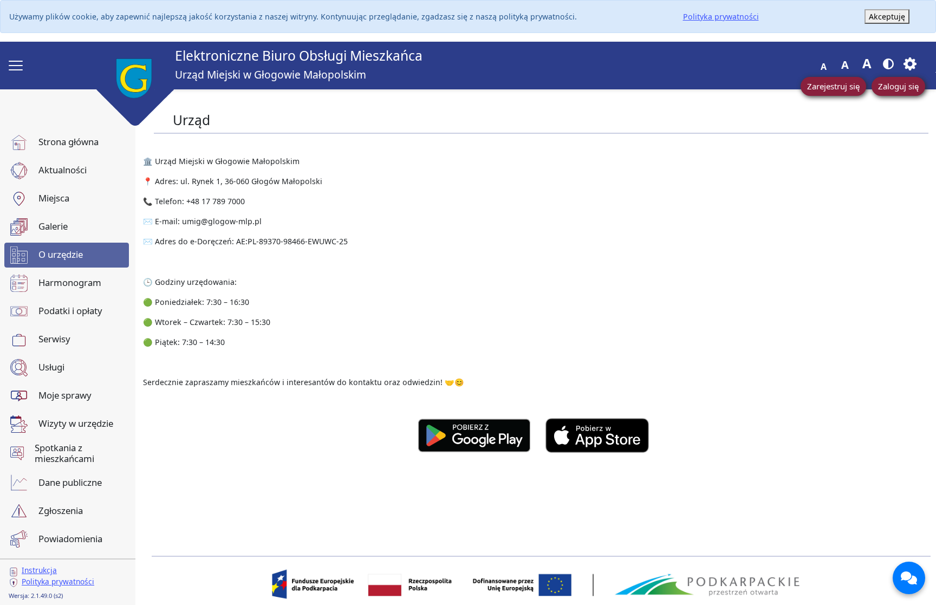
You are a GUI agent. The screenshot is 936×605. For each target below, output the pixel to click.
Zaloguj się (898, 86)
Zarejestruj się (833, 86)
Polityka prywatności (721, 16)
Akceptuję (887, 16)
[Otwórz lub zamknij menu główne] (15, 65)
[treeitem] (66, 142)
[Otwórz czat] (909, 578)
